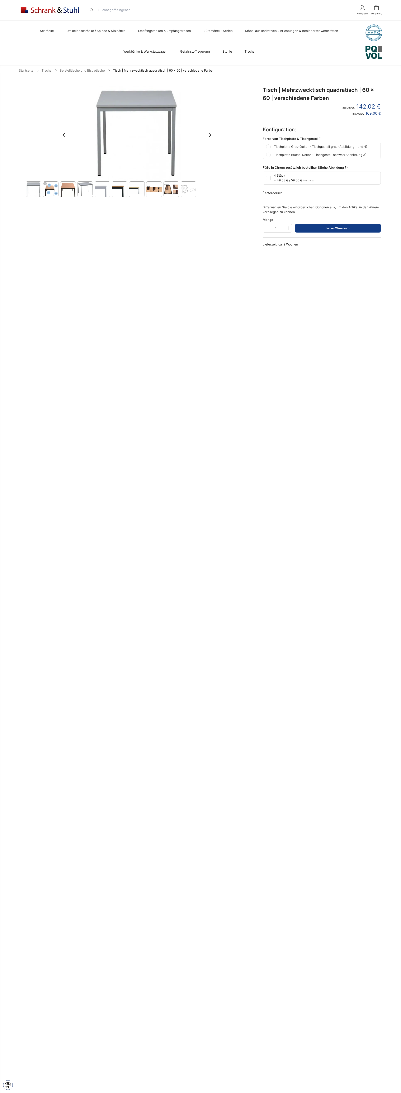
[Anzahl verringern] (266, 228)
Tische (250, 51)
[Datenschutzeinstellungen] (8, 1085)
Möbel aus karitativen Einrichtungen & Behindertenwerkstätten (291, 31)
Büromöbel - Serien (218, 31)
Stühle (227, 51)
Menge (268, 220)
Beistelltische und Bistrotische (82, 70)
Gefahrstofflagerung (195, 51)
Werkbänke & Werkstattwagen (145, 51)
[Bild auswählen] (33, 189)
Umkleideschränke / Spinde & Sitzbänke (96, 31)
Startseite (26, 70)
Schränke (47, 31)
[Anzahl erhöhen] (288, 228)
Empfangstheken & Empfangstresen (164, 31)
